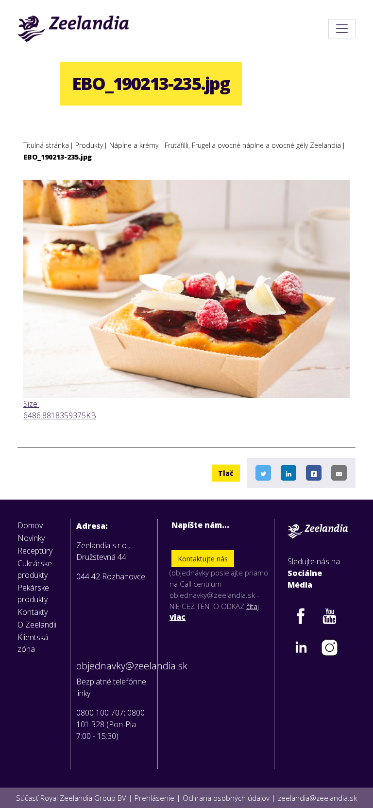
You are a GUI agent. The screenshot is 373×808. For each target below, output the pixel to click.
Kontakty (32, 612)
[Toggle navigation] (342, 28)
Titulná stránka (46, 145)
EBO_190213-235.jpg (57, 157)
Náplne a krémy (133, 145)
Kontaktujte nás (203, 558)
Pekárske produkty (33, 593)
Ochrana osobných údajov (226, 798)
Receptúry (34, 550)
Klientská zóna (32, 643)
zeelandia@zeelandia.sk (317, 798)
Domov (30, 525)
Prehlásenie (154, 798)
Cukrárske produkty (34, 569)
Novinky (31, 538)
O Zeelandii (36, 624)
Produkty (89, 145)
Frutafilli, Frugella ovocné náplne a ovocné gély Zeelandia (253, 145)
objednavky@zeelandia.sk (114, 666)
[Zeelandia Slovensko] (73, 29)
